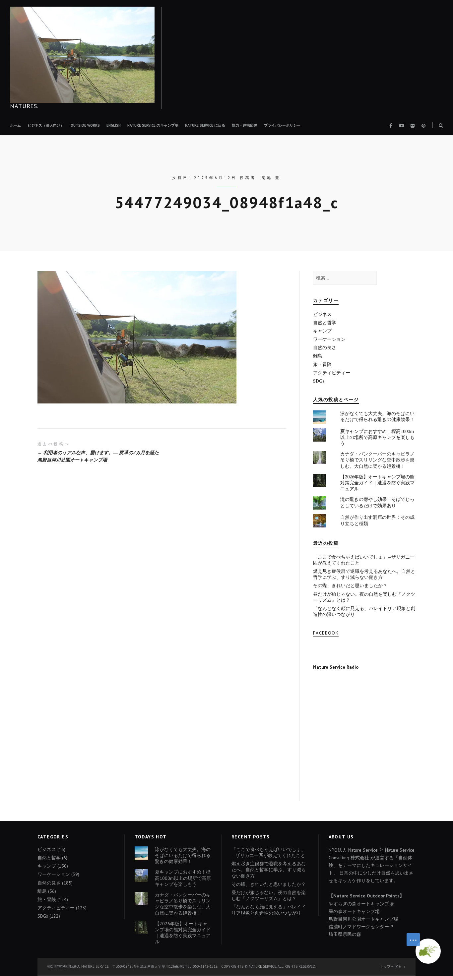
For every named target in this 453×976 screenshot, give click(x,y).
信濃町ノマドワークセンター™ (361, 927)
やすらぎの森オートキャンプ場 (361, 904)
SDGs (319, 381)
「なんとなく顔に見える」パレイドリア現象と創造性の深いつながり (364, 611)
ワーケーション (329, 339)
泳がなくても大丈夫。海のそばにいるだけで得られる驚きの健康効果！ (377, 416)
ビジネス (322, 314)
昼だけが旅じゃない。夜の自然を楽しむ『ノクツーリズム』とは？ (364, 597)
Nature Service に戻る (205, 125)
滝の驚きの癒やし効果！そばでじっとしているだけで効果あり (377, 502)
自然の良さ (324, 347)
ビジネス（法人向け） (46, 125)
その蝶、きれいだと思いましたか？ (350, 585)
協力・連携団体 (244, 125)
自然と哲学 (324, 322)
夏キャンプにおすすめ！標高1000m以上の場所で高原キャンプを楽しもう (377, 437)
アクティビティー (331, 372)
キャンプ (322, 331)
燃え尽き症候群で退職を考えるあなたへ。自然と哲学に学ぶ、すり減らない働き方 (364, 574)
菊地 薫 (271, 177)
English (113, 125)
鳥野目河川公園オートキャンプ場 (363, 919)
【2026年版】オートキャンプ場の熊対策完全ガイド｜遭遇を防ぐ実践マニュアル (377, 482)
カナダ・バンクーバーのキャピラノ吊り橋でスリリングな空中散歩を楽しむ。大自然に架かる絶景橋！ (377, 460)
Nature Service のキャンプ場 (152, 125)
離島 (317, 355)
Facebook (326, 633)
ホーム (15, 125)
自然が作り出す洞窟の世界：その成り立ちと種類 (377, 520)
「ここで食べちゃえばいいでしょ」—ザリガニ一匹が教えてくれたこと (364, 560)
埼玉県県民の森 (345, 934)
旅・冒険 (322, 364)
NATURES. (24, 106)
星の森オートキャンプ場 (354, 911)
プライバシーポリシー (282, 125)
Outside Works (85, 125)
